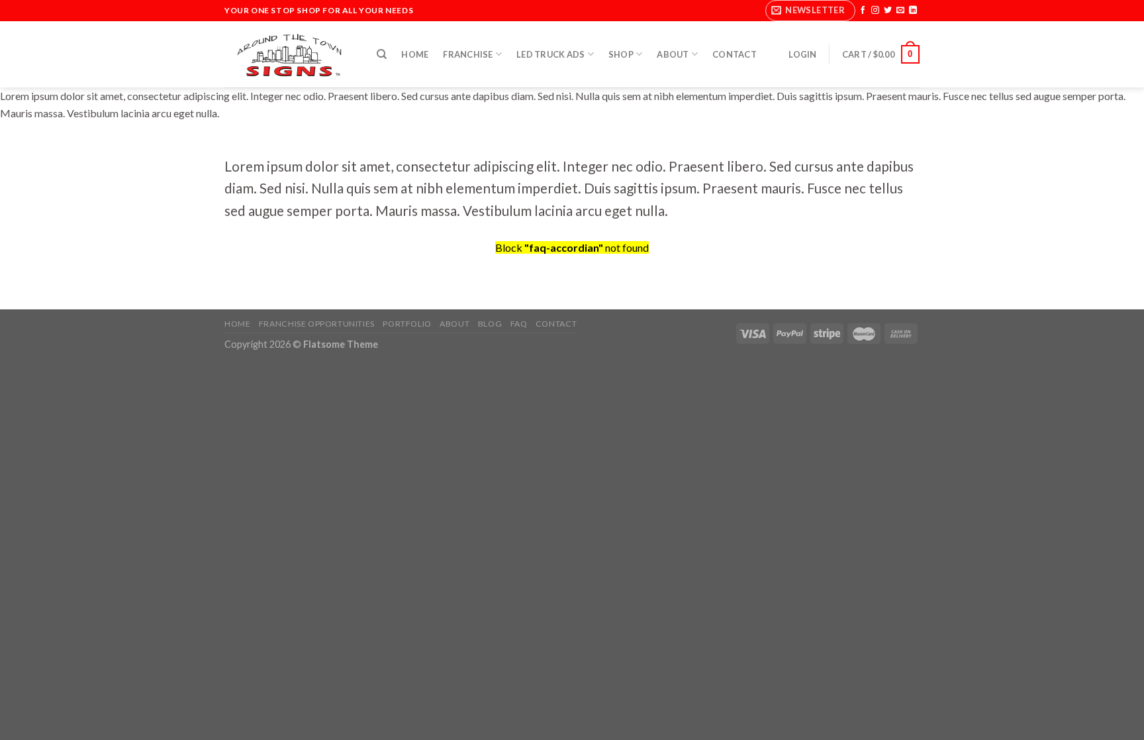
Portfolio (407, 324)
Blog (490, 324)
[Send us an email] (900, 10)
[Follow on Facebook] (863, 10)
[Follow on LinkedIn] (913, 10)
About (673, 54)
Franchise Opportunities (317, 324)
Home (414, 54)
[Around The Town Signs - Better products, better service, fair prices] (290, 54)
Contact (734, 54)
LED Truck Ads (550, 54)
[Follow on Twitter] (888, 10)
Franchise (468, 54)
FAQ (519, 324)
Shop (621, 54)
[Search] (382, 54)
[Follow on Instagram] (875, 10)
